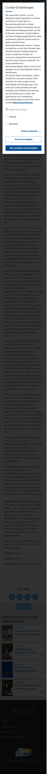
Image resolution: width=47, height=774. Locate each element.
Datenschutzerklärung (22, 102)
